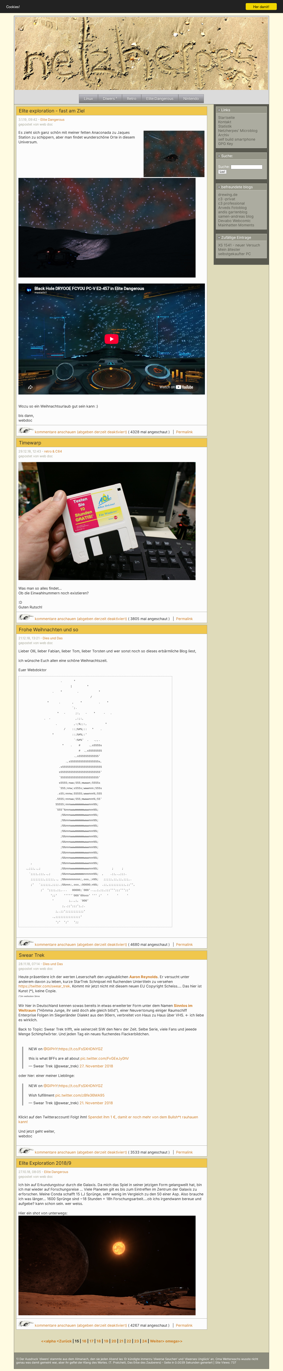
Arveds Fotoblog (232, 207)
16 (84, 1341)
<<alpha (49, 1341)
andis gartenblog (232, 212)
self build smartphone (236, 139)
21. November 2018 (96, 1103)
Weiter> (157, 1341)
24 (144, 1341)
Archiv (223, 135)
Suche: (226, 156)
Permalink (184, 432)
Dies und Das (53, 638)
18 (99, 1341)
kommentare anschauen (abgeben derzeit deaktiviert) (81, 432)
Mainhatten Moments (236, 225)
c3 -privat (226, 199)
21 (121, 1341)
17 (91, 1341)
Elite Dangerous (52, 120)
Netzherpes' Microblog (238, 130)
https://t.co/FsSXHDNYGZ (81, 1049)
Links (225, 110)
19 (106, 1341)
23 (136, 1341)
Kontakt (224, 122)
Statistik (225, 126)
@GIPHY (51, 1049)
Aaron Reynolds (143, 977)
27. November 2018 (96, 1066)
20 (113, 1341)
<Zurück (65, 1341)
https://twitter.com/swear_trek (44, 986)
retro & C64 (53, 451)
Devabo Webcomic (234, 220)
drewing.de (227, 194)
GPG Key (225, 143)
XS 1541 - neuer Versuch (239, 245)
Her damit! (261, 6)
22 (129, 1341)
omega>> (174, 1341)
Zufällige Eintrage (235, 237)
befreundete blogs (236, 187)
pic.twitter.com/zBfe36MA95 (80, 1095)
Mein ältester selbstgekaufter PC (234, 251)
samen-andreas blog (236, 216)
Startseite (226, 117)
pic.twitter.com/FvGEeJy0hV (104, 1058)
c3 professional (231, 203)
